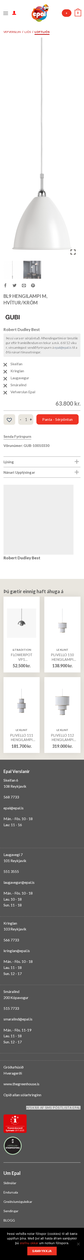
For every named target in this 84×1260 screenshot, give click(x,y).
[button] (73, 150)
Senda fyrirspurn (17, 436)
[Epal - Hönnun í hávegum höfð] (39, 13)
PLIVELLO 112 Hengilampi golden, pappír (62, 737)
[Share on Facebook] (8, 286)
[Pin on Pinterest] (35, 286)
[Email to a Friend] (26, 286)
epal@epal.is (63, 347)
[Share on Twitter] (17, 286)
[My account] (14, 12)
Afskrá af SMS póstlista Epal (53, 1108)
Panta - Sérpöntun (57, 419)
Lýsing (9, 462)
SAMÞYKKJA (42, 1251)
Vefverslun (12, 32)
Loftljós (42, 32)
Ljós (27, 32)
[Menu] (6, 12)
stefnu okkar (29, 1243)
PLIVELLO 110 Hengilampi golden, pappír (62, 657)
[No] (78, 1245)
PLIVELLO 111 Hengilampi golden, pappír (21, 737)
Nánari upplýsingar (19, 472)
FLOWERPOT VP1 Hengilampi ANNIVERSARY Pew (22, 657)
